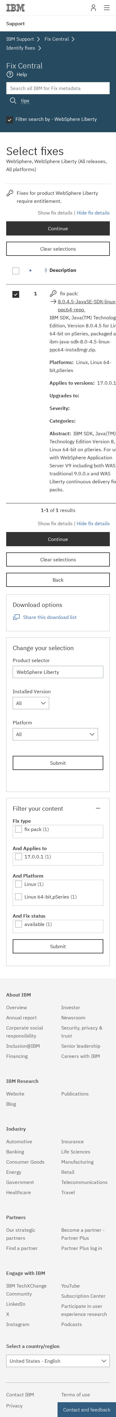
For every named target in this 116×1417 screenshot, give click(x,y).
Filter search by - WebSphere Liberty (56, 119)
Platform (22, 722)
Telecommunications (84, 1182)
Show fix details (55, 213)
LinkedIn (15, 1304)
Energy (13, 1172)
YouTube (70, 1286)
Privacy (14, 1406)
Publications (75, 1094)
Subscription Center (83, 1296)
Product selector (31, 660)
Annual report (21, 1017)
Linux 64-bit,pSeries (46, 897)
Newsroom (73, 1017)
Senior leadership (80, 1046)
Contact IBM (20, 1394)
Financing (17, 1056)
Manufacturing (77, 1162)
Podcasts (71, 1324)
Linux (30, 884)
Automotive (19, 1141)
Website (15, 1094)
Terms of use (75, 1394)
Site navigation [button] (107, 10)
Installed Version (32, 691)
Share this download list (50, 617)
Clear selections (58, 249)
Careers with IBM (80, 1056)
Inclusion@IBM (23, 1046)
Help (22, 74)
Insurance (72, 1141)
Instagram (17, 1324)
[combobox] (31, 703)
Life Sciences (75, 1152)
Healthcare (18, 1192)
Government (20, 1182)
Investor (70, 1007)
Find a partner (22, 1248)
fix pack (32, 829)
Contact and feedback (86, 1410)
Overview (16, 1007)
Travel (68, 1192)
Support (15, 23)
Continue (58, 228)
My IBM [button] (93, 10)
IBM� (15, 7)
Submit (58, 763)
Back (58, 580)
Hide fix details (93, 213)
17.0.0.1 (34, 857)
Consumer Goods (25, 1162)
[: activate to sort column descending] (35, 273)
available (34, 924)
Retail (67, 1172)
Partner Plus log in (81, 1248)
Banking (15, 1152)
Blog (11, 1104)
